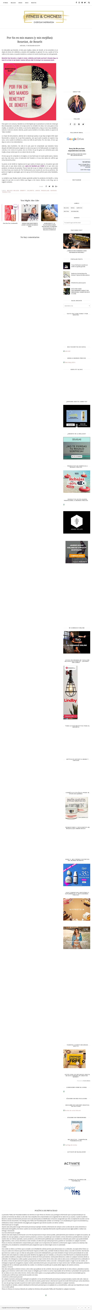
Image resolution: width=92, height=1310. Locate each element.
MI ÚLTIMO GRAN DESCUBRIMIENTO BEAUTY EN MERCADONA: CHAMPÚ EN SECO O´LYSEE (80, 291)
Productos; (6, 192)
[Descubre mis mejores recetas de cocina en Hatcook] (72, 1110)
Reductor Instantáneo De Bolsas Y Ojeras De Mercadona (80, 274)
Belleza (10, 190)
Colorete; (30, 190)
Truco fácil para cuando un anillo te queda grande (79, 265)
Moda (72, 208)
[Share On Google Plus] (56, 186)
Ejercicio (79, 208)
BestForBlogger (26, 1307)
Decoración (74, 211)
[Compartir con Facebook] (46, 186)
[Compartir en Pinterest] (52, 186)
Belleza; (16, 190)
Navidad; (54, 190)
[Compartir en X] (49, 186)
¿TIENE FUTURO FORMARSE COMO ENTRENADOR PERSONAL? (77, 251)
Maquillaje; (45, 190)
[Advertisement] (76, 47)
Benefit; (23, 190)
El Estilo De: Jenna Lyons (78, 283)
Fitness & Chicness (11, 1307)
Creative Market (86, 1080)
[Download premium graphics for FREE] (74, 1067)
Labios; (37, 190)
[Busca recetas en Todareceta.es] (70, 1145)
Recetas (66, 211)
